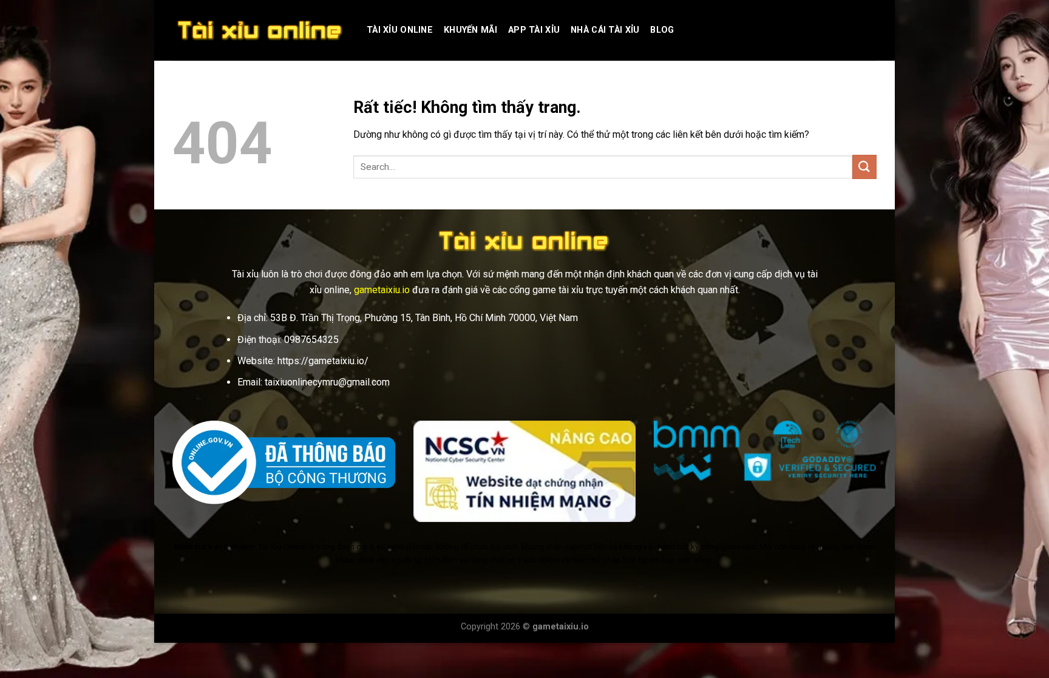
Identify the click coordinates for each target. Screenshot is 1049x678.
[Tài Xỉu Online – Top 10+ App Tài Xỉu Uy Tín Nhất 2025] (260, 30)
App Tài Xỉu (534, 30)
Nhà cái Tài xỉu (605, 30)
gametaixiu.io (382, 290)
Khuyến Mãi (470, 30)
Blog (662, 30)
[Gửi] (864, 166)
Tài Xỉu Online (400, 30)
